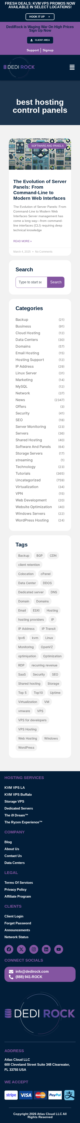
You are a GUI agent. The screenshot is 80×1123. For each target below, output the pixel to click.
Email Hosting (40, 353)
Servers (40, 433)
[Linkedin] (46, 949)
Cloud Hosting (40, 333)
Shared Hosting (40, 440)
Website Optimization (40, 507)
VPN (40, 493)
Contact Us (13, 856)
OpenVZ (47, 647)
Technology (40, 466)
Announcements (17, 930)
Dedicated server (31, 592)
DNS (54, 592)
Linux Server (40, 373)
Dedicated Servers (18, 808)
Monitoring (26, 647)
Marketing (40, 379)
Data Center (27, 583)
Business (40, 326)
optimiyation (27, 656)
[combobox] (31, 282)
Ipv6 (21, 638)
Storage (53, 683)
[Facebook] (8, 949)
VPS (40, 711)
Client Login (13, 916)
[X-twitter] (21, 949)
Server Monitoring (40, 426)
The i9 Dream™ (16, 815)
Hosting (52, 610)
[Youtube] (58, 949)
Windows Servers (40, 513)
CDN (53, 555)
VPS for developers (32, 720)
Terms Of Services (18, 882)
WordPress (26, 747)
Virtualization (40, 486)
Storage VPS (14, 801)
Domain (23, 601)
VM (46, 702)
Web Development (40, 500)
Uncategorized (40, 480)
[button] (72, 67)
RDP (21, 665)
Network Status (16, 937)
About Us (11, 849)
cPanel (45, 574)
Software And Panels (40, 446)
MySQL (40, 386)
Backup (40, 319)
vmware (24, 711)
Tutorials (40, 473)
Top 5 (22, 692)
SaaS (22, 674)
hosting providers (31, 619)
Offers (40, 406)
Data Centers (40, 339)
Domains (40, 346)
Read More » (22, 241)
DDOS (47, 583)
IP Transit (49, 629)
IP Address (40, 366)
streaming (40, 460)
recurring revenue (44, 665)
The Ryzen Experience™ (23, 822)
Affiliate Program (17, 896)
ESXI (36, 610)
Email (22, 610)
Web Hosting (27, 738)
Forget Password (17, 923)
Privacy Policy (15, 889)
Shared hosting (29, 683)
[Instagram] (33, 949)
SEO (40, 420)
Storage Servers (40, 453)
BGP (39, 555)
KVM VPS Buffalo (18, 794)
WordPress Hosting (40, 520)
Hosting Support (40, 359)
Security (40, 413)
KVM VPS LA (14, 787)
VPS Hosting (27, 729)
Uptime (55, 692)
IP (52, 619)
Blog (8, 842)
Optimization (52, 656)
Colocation (26, 574)
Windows (51, 738)
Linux (49, 638)
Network (40, 393)
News (40, 400)
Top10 (38, 692)
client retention (29, 565)
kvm (35, 638)
